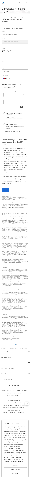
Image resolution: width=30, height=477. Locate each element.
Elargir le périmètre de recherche (12, 131)
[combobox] (14, 95)
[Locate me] (23, 95)
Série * (3, 31)
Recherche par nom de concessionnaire (11, 99)
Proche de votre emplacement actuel (10, 91)
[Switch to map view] (24, 107)
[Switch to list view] (21, 107)
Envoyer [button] (5, 190)
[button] (14, 116)
